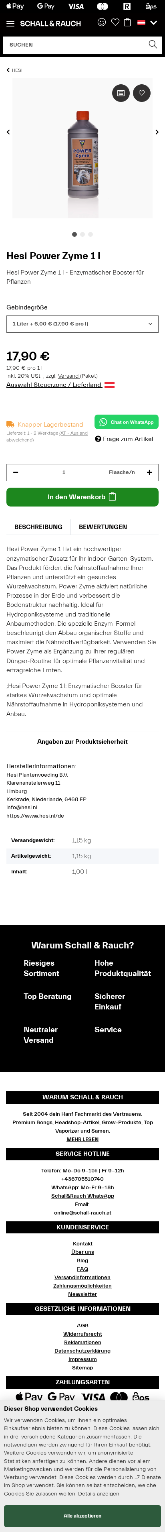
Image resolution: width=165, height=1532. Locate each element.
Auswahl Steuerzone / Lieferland (54, 385)
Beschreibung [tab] (38, 527)
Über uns (82, 1252)
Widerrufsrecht (82, 1334)
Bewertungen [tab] (103, 527)
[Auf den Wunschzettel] (142, 93)
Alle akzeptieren (82, 1516)
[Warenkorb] (127, 23)
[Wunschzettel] (115, 23)
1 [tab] (74, 234)
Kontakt (83, 1244)
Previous (8, 132)
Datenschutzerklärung (82, 1351)
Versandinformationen (82, 1277)
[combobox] (82, 324)
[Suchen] (153, 45)
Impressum (82, 1359)
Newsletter (82, 1294)
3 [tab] (90, 234)
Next (157, 132)
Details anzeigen (98, 1494)
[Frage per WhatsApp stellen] (127, 422)
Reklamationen (82, 1342)
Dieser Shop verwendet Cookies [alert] (51, 1408)
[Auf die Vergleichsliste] (121, 93)
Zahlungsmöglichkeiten (82, 1286)
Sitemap (82, 1368)
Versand (69, 376)
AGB (83, 1325)
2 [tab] (82, 234)
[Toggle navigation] (10, 20)
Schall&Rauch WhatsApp (82, 1196)
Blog (82, 1260)
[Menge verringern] (15, 472)
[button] (102, 23)
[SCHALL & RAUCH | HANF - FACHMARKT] (50, 23)
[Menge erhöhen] (149, 472)
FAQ (82, 1269)
